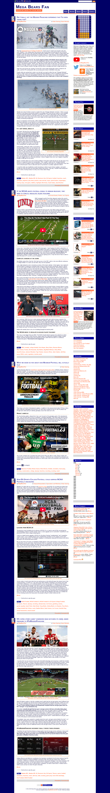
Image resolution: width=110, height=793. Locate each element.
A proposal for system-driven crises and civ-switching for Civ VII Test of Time (88, 203)
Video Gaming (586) (79, 392)
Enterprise (87, 435)
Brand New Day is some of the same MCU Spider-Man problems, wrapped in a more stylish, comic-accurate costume (84, 158)
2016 (75, 490)
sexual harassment (22, 610)
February (77, 473)
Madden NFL (24, 178)
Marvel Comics (81, 450)
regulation (31, 354)
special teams (54, 180)
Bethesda (76, 412)
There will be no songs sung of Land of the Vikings (87, 145)
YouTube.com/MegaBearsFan (81, 62)
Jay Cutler (85, 446)
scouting (53, 471)
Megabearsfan (77, 554)
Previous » (49, 785)
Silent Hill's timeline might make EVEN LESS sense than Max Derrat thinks (88, 180)
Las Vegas (84, 447)
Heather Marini (40, 608)
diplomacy (76, 432)
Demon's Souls (82, 431)
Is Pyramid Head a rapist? (87, 246)
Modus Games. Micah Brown (39, 468)
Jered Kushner (59, 182)
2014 (75, 493)
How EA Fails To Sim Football (82, 343)
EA (83, 433)
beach (88, 411)
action (81, 409)
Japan (81, 446)
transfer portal (38, 354)
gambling (55, 603)
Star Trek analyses (78, 348)
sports (59, 773)
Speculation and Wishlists (53, 483)
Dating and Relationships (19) (81, 366)
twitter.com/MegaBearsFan (87, 66)
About (85, 11)
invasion (84, 445)
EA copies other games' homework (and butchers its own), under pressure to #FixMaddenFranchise (42, 620)
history (80, 443)
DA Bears (84, 429)
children (89, 415)
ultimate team (42, 603)
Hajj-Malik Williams (49, 349)
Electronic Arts (42, 178)
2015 (75, 492)
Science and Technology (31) (81, 380)
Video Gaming (56, 21)
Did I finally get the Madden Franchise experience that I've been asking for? (84, 551)
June (76, 467)
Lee (74, 531)
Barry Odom (49, 347)
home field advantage (58, 775)
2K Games (76, 409)
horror (85, 443)
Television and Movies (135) (81, 386)
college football (34, 347)
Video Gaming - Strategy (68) (81, 397)
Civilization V (85, 419)
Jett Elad (63, 352)
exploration (86, 436)
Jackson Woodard (30, 352)
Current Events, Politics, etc (57, 195)
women (60, 603)
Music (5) (76, 377)
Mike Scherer (20, 349)
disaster (81, 432)
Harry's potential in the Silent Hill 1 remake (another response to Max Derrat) (87, 169)
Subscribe (28, 1)
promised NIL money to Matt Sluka (38, 279)
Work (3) (76, 398)
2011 (75, 498)
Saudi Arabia (51, 182)
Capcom (86, 414)
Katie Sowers (48, 608)
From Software (87, 439)
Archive (72, 11)
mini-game (28, 182)
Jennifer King (62, 608)
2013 (75, 495)
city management (86, 416)
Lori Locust (55, 608)
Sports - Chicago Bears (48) (81, 384)
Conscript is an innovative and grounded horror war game (87, 134)
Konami (79, 447)
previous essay (43, 486)
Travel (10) (76, 390)
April (76, 470)
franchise (59, 178)
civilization (88, 418)
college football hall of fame (24, 608)
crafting (76, 429)
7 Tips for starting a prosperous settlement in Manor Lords (87, 282)
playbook (25, 180)
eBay (75, 435)
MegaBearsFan (22, 21)
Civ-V (88, 424)
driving (75, 433)
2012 (75, 496)
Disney (86, 432)
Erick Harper (42, 347)
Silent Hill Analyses (79, 345)
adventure (76, 410)
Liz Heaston (58, 606)
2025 (75, 476)
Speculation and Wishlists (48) (82, 381)
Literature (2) (77, 375)
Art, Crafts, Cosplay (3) (80, 360)
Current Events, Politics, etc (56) (82, 364)
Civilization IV (77, 419)
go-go (18, 354)
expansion (80, 436)
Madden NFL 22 (33, 773)
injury (48, 180)
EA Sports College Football (57, 601)
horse (88, 443)
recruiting (47, 471)
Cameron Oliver (48, 352)
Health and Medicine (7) (80, 371)
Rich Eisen (44, 182)
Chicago (76, 415)
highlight (38, 182)
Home (65, 11)
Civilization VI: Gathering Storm (82, 423)
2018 (75, 487)
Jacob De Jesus (21, 352)
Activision (85, 409)
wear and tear (42, 180)
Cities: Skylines (77, 416)
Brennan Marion (57, 347)
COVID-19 (89, 428)
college (32, 471)
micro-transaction (78, 452)
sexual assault (31, 610)
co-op (75, 428)
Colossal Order (81, 427)
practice (36, 180)
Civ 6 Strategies (78, 340)
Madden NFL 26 (33, 178)
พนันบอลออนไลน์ (78, 545)
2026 (78, 469)
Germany (84, 440)
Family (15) (76, 367)
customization (26, 471)
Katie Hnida (36, 606)
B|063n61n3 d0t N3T (53, 789)
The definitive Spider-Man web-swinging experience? (82, 509)
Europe (75, 436)
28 (79, 252)
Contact (91, 11)
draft (39, 775)
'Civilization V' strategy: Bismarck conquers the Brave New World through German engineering (87, 259)
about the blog (80, 55)
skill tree (35, 775)
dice (87, 431)
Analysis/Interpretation (40, 483)
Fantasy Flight (77, 438)
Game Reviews (65, 21)
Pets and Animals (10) (79, 378)
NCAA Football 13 (34, 601)
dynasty (37, 471)
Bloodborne (89, 412)
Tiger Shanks (39, 352)
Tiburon (25, 603)
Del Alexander (32, 349)
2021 (75, 482)
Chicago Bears (82, 415)
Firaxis (82, 438)
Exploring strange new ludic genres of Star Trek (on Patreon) (78, 107)
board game (77, 414)
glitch (88, 440)
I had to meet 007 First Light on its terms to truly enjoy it (88, 191)
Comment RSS (78, 559)
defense (76, 431)
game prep (49, 775)
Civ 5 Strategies (78, 342)
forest (75, 439)
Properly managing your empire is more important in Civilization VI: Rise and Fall (87, 271)
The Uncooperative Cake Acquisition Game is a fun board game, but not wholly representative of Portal (88, 225)
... (83, 329)
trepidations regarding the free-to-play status (42, 369)
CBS (90, 414)
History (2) (76, 372)
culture (80, 429)
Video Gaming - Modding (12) (81, 395)
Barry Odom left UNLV (40, 201)
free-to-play (62, 468)
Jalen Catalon (56, 352)
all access (85, 410)
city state (81, 418)
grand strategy (81, 442)
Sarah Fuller (29, 606)
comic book (89, 427)
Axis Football (20, 777)
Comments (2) (65, 185)
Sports (67, 195)
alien (80, 410)
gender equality (21, 606)
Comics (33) (77, 363)
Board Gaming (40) (79, 361)
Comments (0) (65, 357)
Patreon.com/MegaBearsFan (81, 75)
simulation (56, 468)
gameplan (19, 180)
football (55, 178)
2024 (75, 478)
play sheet (31, 180)
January (77, 475)
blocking (19, 471)
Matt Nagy (88, 450)
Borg (82, 414)
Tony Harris (65, 606)
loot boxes (49, 603)
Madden (89, 447)
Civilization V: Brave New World (81, 420)
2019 (75, 485)
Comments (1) (65, 473)
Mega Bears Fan (32, 6)
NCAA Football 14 (44, 601)
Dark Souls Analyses (79, 346)
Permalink (57, 185)
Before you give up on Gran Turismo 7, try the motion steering (87, 293)
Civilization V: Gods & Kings (80, 422)
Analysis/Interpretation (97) (81, 358)
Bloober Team (82, 412)
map (90, 449)
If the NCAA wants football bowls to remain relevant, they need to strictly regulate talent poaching (41, 192)
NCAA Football (25, 601)
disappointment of (31, 50)
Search (79, 11)
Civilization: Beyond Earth (80, 424)
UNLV (22, 347)
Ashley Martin (50, 606)
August (77, 464)
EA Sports (49, 178)
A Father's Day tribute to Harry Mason (83, 513)
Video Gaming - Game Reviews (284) (83, 393)
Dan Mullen (40, 349)
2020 (75, 484)
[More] (18, 172)
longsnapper (62, 180)
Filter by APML (20, 1)
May (76, 468)
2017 (75, 488)
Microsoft (90, 451)
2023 (75, 479)
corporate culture (81, 428)
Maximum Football (26, 468)
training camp (20, 182)
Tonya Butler (43, 606)
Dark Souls (91, 429)
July (76, 465)
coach (64, 178)
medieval (85, 451)
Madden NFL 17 (84, 449)
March (77, 471)
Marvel (75, 450)
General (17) (77, 369)
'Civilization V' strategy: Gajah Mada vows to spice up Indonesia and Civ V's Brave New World (83, 542)
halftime (33, 182)
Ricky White (58, 349)
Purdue (26, 349)
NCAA (22, 354)
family (91, 436)
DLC (89, 432)
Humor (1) (76, 374)
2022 (75, 481)
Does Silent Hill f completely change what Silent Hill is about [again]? (83, 535)
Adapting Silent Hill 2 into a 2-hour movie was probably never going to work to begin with (83, 528)
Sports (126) (77, 383)
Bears (92, 411)
